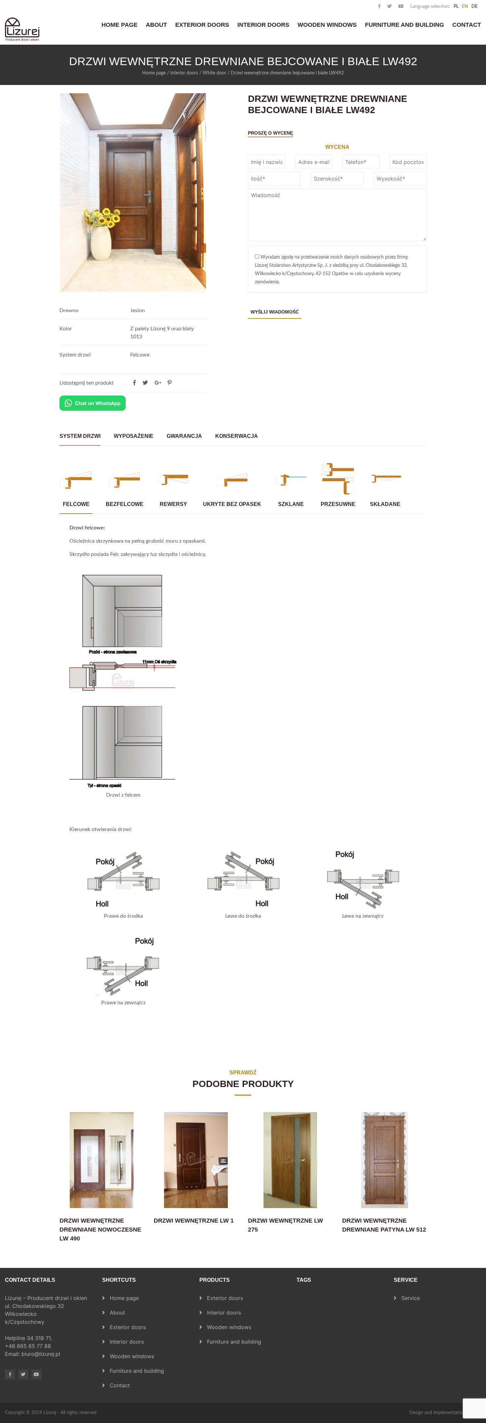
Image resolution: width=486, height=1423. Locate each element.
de (474, 6)
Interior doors (263, 24)
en (465, 6)
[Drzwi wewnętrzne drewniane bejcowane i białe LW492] (170, 383)
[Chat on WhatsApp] (93, 403)
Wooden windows (327, 24)
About (156, 24)
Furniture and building (404, 24)
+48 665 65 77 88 (29, 1346)
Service (410, 1298)
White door (214, 73)
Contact (466, 24)
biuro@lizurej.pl (40, 1354)
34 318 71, (40, 1338)
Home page (119, 24)
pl (456, 6)
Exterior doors (202, 24)
